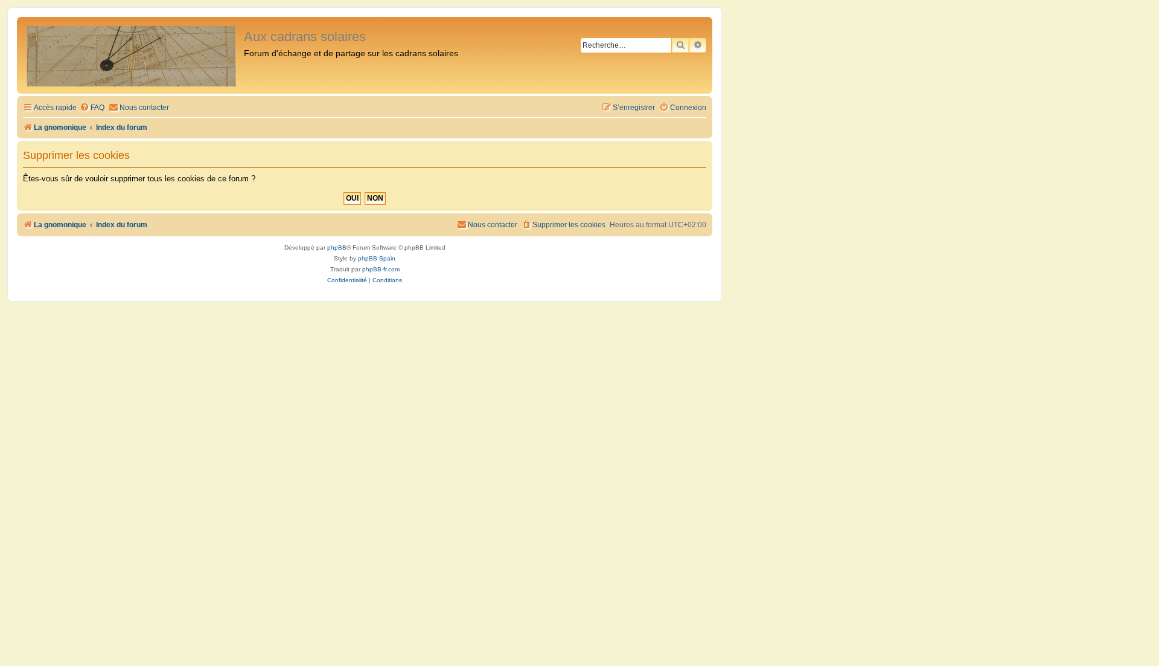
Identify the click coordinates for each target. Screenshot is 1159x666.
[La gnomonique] (132, 55)
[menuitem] (92, 108)
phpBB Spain (376, 258)
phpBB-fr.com (381, 269)
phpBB (336, 247)
